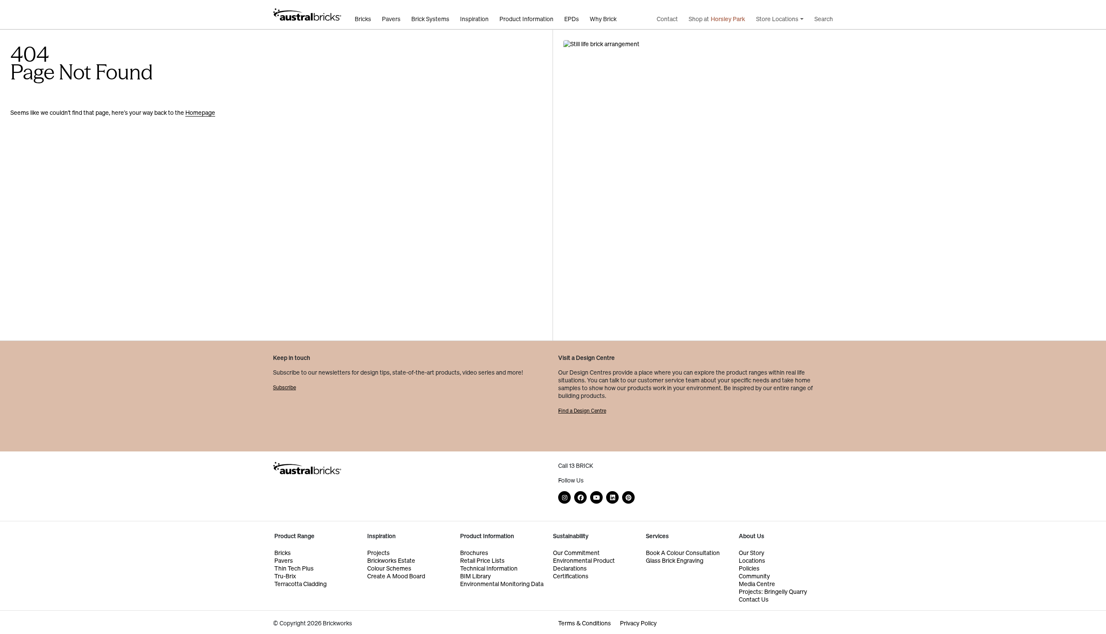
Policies (749, 568)
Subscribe (284, 387)
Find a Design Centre (582, 410)
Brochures (474, 553)
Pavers (391, 19)
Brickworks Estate (391, 560)
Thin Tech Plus (294, 568)
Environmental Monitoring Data (501, 584)
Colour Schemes (389, 568)
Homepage (200, 112)
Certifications (570, 576)
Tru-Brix (285, 576)
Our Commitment (576, 553)
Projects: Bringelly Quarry (773, 591)
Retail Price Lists (482, 560)
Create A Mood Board (396, 576)
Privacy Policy (638, 623)
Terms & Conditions (584, 623)
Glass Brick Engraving (674, 560)
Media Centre (757, 584)
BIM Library (475, 576)
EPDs (571, 19)
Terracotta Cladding (300, 584)
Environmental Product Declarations (584, 564)
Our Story (751, 553)
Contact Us (754, 599)
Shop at (717, 19)
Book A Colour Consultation (683, 553)
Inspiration (474, 19)
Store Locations (777, 19)
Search (823, 19)
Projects (378, 553)
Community (754, 576)
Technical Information (489, 568)
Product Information (526, 19)
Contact (667, 19)
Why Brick (603, 19)
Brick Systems (430, 19)
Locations (752, 560)
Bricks (363, 19)
